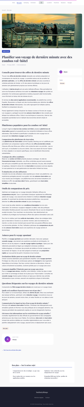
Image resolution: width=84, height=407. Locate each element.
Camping (26, 2)
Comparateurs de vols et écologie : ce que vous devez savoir (26, 371)
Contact (47, 397)
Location (49, 2)
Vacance (63, 2)
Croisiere (33, 2)
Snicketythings (42, 392)
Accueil (4, 10)
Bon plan (19, 2)
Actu (13, 2)
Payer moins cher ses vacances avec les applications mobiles (24, 377)
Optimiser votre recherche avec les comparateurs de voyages (54, 371)
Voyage (70, 2)
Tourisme (56, 2)
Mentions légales (38, 397)
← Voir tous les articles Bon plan (11, 350)
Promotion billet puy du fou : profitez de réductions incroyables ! (55, 377)
